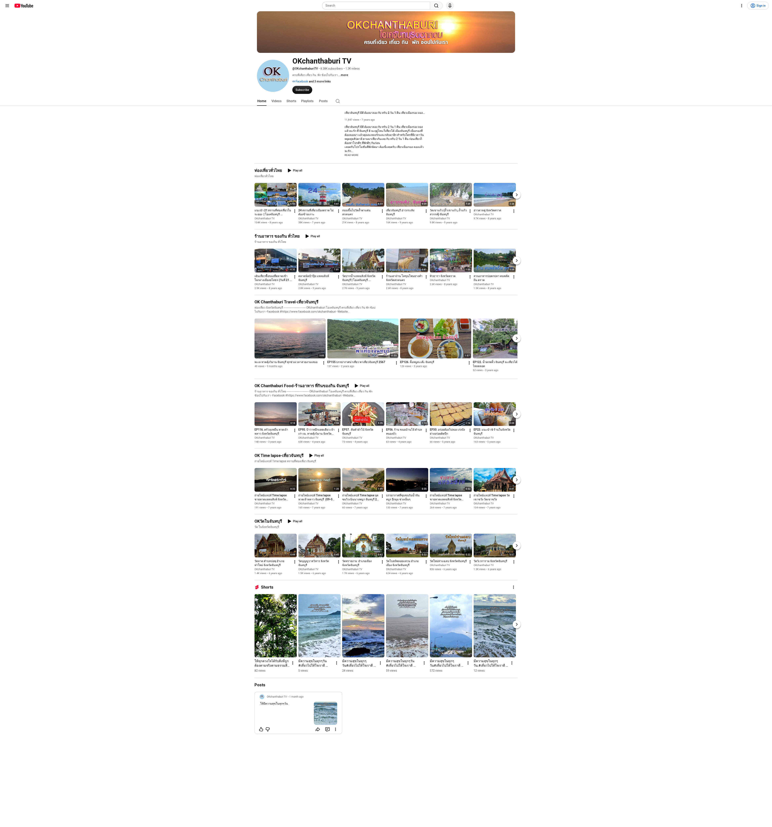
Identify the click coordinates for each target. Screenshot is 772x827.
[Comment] (327, 729)
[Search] (436, 6)
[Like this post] (261, 729)
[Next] (517, 195)
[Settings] (741, 5)
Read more (351, 155)
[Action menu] (336, 729)
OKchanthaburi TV (265, 218)
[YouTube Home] (23, 5)
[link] (298, 714)
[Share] (318, 729)
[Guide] (7, 5)
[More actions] (295, 211)
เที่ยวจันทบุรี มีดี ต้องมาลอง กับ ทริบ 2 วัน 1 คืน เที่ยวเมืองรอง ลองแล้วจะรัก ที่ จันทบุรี (385, 112)
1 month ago (296, 696)
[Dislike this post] (267, 729)
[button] (351, 155)
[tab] (262, 101)
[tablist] (386, 101)
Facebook (301, 81)
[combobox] (377, 5)
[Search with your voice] (450, 6)
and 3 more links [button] (320, 81)
